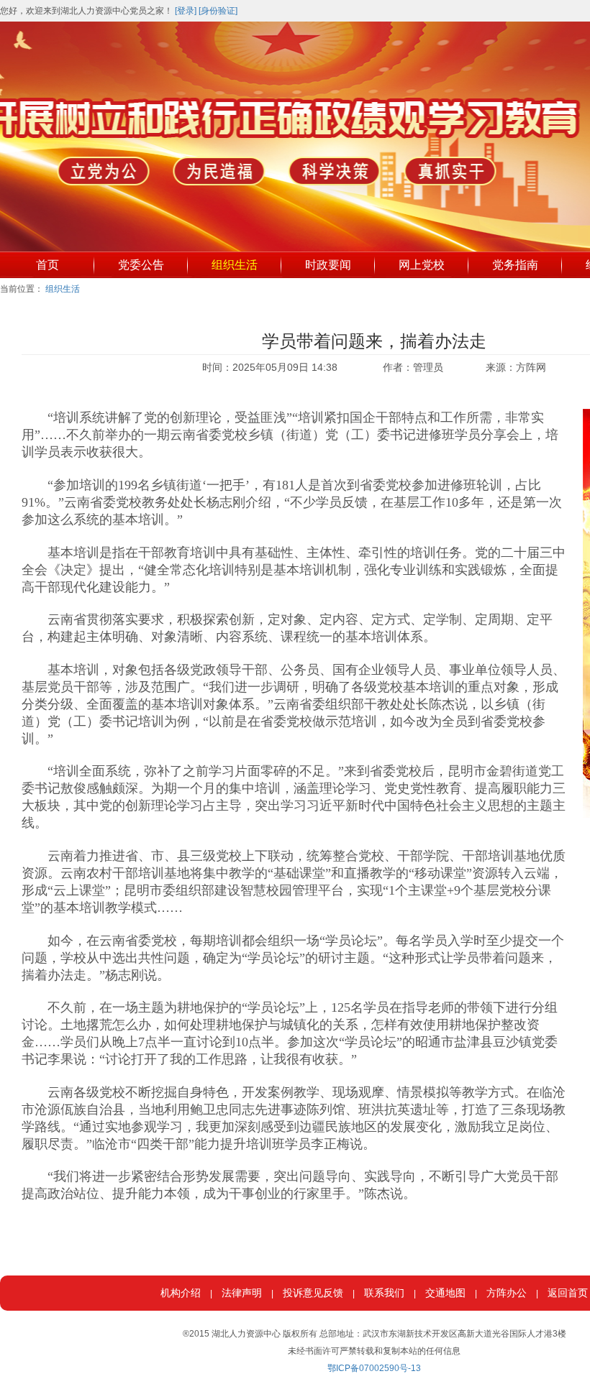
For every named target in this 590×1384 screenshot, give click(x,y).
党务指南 (515, 265)
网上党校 (422, 265)
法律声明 (242, 1292)
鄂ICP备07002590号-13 (374, 1368)
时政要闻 (328, 265)
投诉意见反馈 (313, 1292)
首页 (47, 265)
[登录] (185, 11)
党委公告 (141, 265)
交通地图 (445, 1292)
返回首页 (568, 1292)
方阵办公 (506, 1292)
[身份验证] (218, 11)
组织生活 (235, 265)
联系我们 (384, 1292)
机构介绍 (180, 1292)
